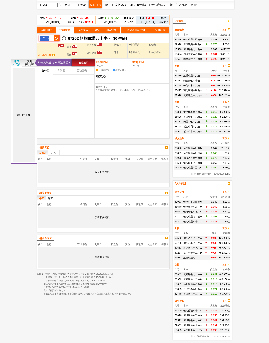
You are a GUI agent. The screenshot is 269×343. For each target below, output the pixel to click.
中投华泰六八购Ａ (192, 112)
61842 (178, 274)
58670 (178, 206)
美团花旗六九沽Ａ (192, 95)
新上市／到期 (178, 4)
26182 (178, 121)
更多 (225, 29)
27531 (178, 131)
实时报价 (95, 4)
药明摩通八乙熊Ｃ (192, 284)
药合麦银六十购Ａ (192, 80)
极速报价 (46, 29)
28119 (178, 126)
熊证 (50, 198)
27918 (178, 95)
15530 (178, 49)
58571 (178, 211)
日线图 (61, 70)
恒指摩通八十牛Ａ (192, 221)
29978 (178, 44)
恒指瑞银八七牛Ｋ (192, 211)
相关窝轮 (44, 147)
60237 (178, 252)
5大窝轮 (179, 21)
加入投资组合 (45, 54)
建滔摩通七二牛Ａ (192, 257)
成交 (97, 29)
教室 (194, 4)
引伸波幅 (160, 29)
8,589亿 (163, 20)
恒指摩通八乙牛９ (192, 206)
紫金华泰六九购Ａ (192, 131)
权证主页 (71, 4)
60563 (178, 247)
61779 (178, 293)
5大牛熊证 (180, 183)
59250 (178, 310)
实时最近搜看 (29, 63)
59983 (178, 257)
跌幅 (177, 102)
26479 (178, 75)
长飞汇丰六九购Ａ (192, 85)
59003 (178, 330)
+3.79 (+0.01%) (50, 20)
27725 (178, 85)
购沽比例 (102, 62)
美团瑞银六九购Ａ (192, 116)
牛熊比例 (138, 62)
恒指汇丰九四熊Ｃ (192, 201)
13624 (178, 54)
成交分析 (120, 4)
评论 (83, 4)
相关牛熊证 (45, 192)
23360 (178, 112)
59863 (178, 221)
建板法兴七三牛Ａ (192, 238)
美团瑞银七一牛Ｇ (192, 274)
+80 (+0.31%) (80, 20)
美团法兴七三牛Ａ (192, 293)
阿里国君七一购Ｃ (192, 59)
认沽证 (54, 153)
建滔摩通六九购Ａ (192, 75)
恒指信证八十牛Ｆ (192, 310)
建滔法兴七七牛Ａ (192, 247)
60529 (178, 238)
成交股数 (179, 138)
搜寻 (108, 4)
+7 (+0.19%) (147, 20)
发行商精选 (158, 4)
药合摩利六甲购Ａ (192, 90)
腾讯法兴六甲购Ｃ (192, 44)
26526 (178, 116)
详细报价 (65, 29)
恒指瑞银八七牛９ (192, 330)
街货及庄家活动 (136, 29)
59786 (178, 243)
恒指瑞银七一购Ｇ (192, 49)
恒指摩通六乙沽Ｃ (192, 167)
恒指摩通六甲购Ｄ (192, 39)
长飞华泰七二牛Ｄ (192, 252)
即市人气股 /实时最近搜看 (53, 62)
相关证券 (111, 29)
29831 (178, 153)
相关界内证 (45, 238)
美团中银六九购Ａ (192, 121)
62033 (178, 201)
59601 (178, 284)
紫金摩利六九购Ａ (192, 126)
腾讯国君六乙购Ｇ (192, 54)
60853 (178, 289)
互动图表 (83, 29)
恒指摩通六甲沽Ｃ (192, 153)
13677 (178, 59)
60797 (178, 216)
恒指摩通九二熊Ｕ (192, 216)
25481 (178, 80)
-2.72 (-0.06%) (108, 20)
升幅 (177, 65)
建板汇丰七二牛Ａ (192, 243)
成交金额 (179, 29)
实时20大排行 (139, 4)
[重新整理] (64, 38)
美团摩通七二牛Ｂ (192, 279)
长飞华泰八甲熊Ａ (192, 289)
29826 (178, 39)
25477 (178, 90)
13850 (178, 167)
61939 (178, 279)
